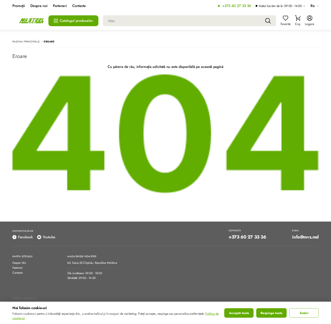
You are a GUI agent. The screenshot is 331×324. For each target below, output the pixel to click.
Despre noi (38, 6)
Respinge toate (271, 313)
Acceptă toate (239, 313)
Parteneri (60, 6)
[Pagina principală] (31, 20)
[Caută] (268, 20)
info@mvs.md (305, 237)
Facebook (25, 237)
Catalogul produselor (76, 20)
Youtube (49, 237)
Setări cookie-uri (24, 298)
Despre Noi (19, 263)
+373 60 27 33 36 (236, 6)
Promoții (18, 6)
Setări (304, 313)
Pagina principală (26, 41)
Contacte (79, 6)
